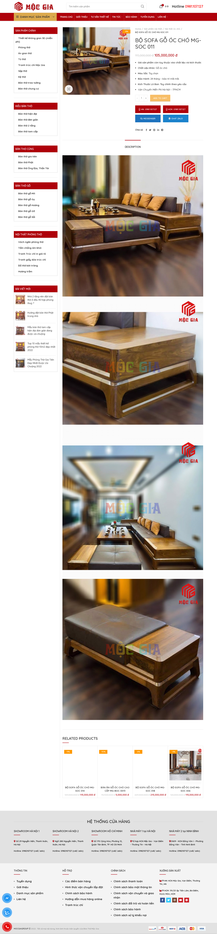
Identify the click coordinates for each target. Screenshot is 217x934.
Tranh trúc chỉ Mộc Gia (31, 65)
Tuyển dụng (24, 881)
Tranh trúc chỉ (74, 905)
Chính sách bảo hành (78, 893)
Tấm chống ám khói (29, 247)
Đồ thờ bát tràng (28, 265)
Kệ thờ (22, 76)
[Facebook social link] (146, 130)
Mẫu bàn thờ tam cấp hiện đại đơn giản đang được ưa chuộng (39, 330)
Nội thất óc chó (172, 29)
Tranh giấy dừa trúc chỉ (32, 259)
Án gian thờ (25, 53)
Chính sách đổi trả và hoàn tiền (134, 903)
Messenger (149, 118)
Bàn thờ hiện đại (27, 113)
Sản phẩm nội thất (153, 29)
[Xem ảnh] (69, 89)
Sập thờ (22, 70)
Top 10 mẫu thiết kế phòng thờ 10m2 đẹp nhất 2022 (41, 347)
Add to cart (160, 98)
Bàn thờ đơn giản (28, 119)
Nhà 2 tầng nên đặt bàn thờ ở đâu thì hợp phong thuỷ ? (40, 300)
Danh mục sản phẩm (30, 893)
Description (133, 146)
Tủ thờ (22, 59)
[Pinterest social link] (154, 130)
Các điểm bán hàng (78, 881)
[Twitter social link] (150, 130)
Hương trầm (25, 271)
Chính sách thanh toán (128, 881)
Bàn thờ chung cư (28, 88)
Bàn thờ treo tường (29, 82)
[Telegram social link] (162, 130)
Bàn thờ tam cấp (28, 131)
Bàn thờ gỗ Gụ (26, 199)
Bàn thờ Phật (25, 162)
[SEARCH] (142, 6)
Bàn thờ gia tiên (27, 156)
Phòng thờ (24, 47)
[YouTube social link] (180, 900)
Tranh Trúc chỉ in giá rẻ (32, 253)
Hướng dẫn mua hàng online (83, 899)
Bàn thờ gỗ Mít (26, 193)
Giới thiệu (22, 887)
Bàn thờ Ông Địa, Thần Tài (33, 168)
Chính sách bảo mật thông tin (133, 887)
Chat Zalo (177, 118)
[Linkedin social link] (158, 130)
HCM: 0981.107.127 (176, 109)
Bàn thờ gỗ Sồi (26, 216)
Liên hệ (21, 899)
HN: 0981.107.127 (149, 109)
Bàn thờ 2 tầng (26, 125)
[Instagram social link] (174, 900)
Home (138, 29)
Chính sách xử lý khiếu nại (130, 915)
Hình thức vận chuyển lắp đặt (84, 887)
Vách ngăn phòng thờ (30, 241)
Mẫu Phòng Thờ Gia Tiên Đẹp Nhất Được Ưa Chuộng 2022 (40, 363)
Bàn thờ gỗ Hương (28, 205)
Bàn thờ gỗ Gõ (26, 211)
